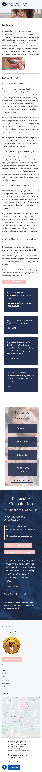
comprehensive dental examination (16, 174)
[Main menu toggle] (37, 4)
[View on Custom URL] (21, 718)
